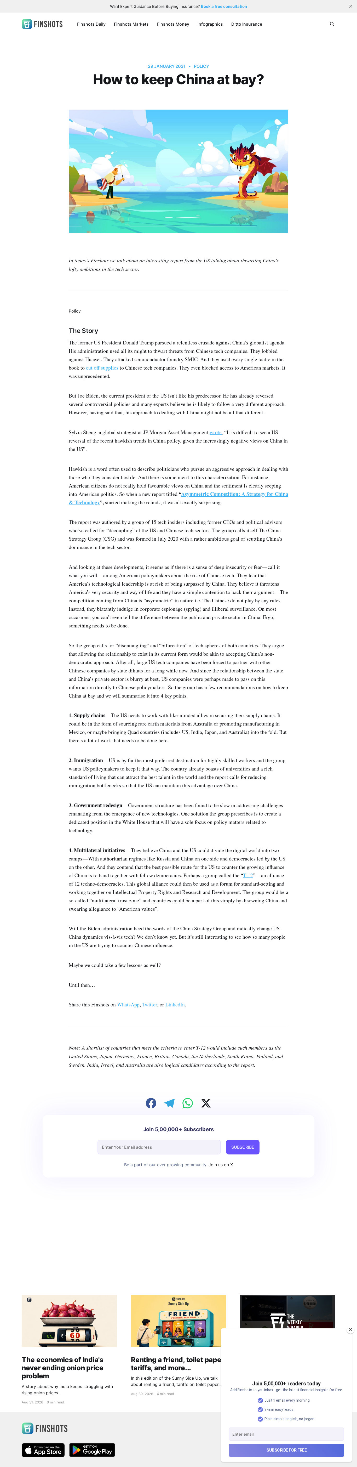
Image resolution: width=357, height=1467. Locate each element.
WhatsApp (128, 1004)
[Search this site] (332, 24)
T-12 (248, 875)
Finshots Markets (131, 24)
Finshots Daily (91, 24)
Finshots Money (173, 24)
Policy (201, 66)
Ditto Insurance (246, 24)
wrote (216, 432)
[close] (351, 6)
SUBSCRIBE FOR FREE (286, 1450)
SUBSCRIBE (242, 1147)
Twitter (149, 1004)
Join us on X (220, 1164)
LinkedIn (175, 1004)
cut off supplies (102, 367)
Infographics (210, 24)
